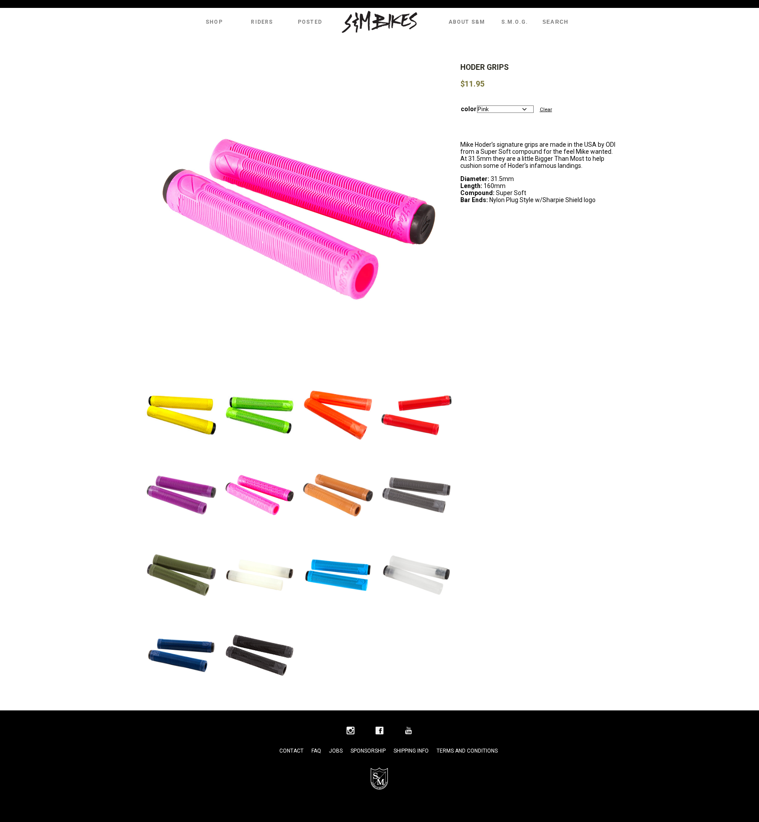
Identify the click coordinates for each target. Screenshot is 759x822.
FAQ (316, 751)
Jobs (336, 751)
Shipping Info (411, 751)
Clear (546, 109)
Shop (214, 22)
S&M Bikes (379, 22)
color (469, 108)
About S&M (466, 22)
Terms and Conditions (467, 751)
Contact (291, 751)
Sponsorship (368, 751)
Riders (262, 22)
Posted (310, 22)
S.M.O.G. (514, 22)
